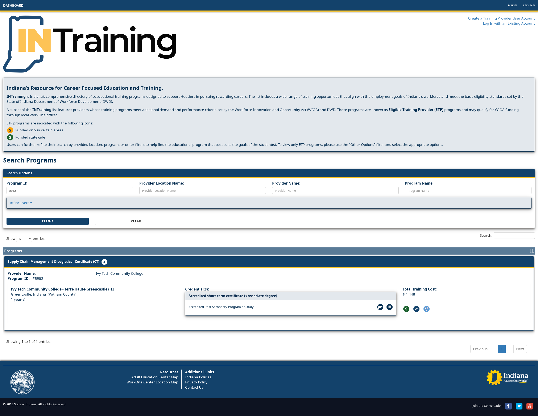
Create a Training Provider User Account (501, 18)
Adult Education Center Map (154, 377)
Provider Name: (286, 183)
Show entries (25, 238)
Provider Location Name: (161, 183)
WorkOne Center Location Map (152, 382)
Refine (47, 221)
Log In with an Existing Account (509, 23)
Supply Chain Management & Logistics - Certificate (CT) (54, 261)
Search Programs (30, 160)
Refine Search (20, 203)
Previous (480, 348)
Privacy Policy (196, 382)
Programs (13, 250)
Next (520, 348)
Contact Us (194, 387)
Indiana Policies (198, 377)
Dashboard (13, 5)
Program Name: (419, 183)
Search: (486, 235)
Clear (136, 221)
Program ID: (18, 183)
